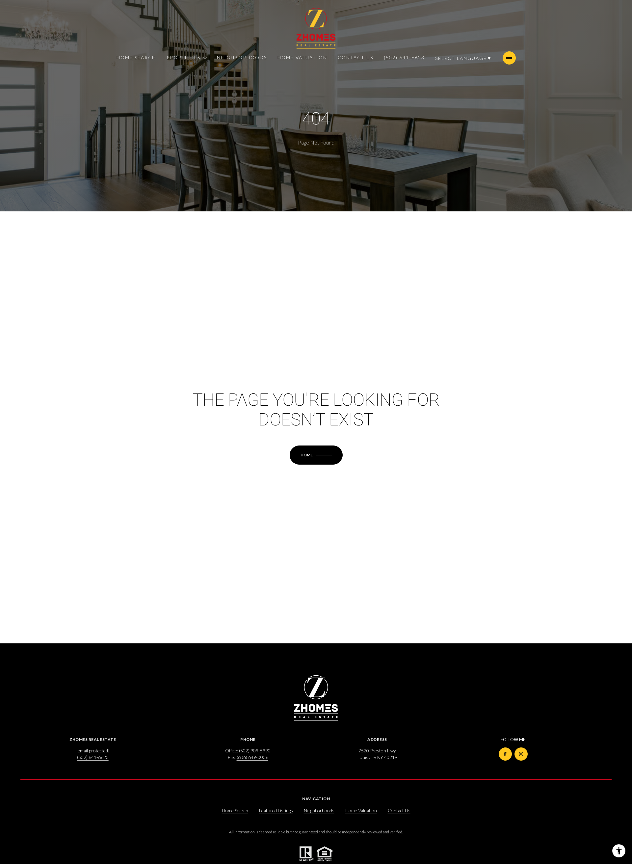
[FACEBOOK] (505, 754)
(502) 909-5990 (255, 750)
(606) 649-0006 (252, 757)
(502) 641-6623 (404, 57)
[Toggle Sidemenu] (509, 58)
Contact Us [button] (399, 810)
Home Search (136, 57)
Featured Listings (276, 810)
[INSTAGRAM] (521, 754)
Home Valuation (302, 57)
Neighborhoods (242, 57)
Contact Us (355, 57)
